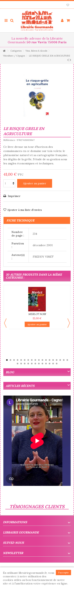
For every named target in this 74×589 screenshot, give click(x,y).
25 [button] (39, 363)
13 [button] (49, 360)
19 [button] (17, 363)
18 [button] (67, 360)
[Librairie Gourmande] (37, 20)
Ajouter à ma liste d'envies (24, 210)
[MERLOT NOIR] (37, 299)
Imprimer (14, 196)
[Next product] (70, 59)
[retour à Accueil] (4, 50)
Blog (10, 372)
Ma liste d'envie (68, 5)
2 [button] (10, 360)
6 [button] (24, 360)
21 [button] (24, 363)
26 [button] (42, 363)
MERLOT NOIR (37, 314)
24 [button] (35, 363)
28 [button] (49, 363)
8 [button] (32, 360)
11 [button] (42, 360)
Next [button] (68, 323)
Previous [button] (5, 323)
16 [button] (60, 360)
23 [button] (32, 363)
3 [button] (14, 360)
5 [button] (21, 360)
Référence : (9, 140)
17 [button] (64, 360)
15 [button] (56, 360)
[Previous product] (68, 59)
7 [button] (28, 360)
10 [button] (39, 360)
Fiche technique (20, 220)
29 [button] (53, 363)
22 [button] (28, 363)
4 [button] (17, 360)
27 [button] (46, 363)
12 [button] (46, 360)
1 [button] (7, 360)
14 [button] (53, 360)
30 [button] (56, 363)
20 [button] (21, 363)
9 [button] (35, 360)
